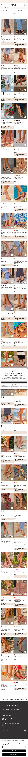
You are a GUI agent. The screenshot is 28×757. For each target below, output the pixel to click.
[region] (14, 748)
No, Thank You (14, 384)
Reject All (14, 750)
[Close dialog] (27, 369)
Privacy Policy (5, 744)
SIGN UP (14, 382)
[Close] (25, 740)
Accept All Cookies (14, 754)
